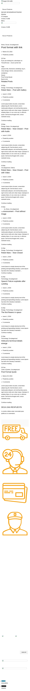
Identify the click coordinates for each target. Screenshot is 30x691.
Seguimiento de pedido (8, 626)
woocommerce (18, 71)
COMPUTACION (6, 588)
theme (11, 71)
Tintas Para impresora (8, 599)
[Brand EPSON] (10, 423)
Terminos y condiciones (8, 618)
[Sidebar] (2, 209)
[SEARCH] (26, 9)
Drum (3, 602)
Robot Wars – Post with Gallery (13, 90)
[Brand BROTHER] (17, 423)
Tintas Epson (5, 574)
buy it (23, 68)
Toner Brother (5, 553)
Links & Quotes (5, 369)
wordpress (4, 73)
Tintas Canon (5, 580)
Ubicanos (4, 623)
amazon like (4, 68)
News (7, 42)
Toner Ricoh (5, 564)
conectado (18, 411)
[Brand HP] (7, 423)
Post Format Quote (8, 372)
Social (7, 44)
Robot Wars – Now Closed (12, 253)
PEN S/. (3, 687)
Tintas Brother (6, 577)
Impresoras (5, 590)
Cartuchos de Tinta (7, 596)
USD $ (4, 682)
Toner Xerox (5, 558)
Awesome (12, 68)
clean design (5, 71)
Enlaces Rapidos (7, 547)
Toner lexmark (6, 561)
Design (3, 87)
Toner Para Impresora (8, 550)
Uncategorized (14, 44)
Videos (13, 167)
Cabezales (5, 605)
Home (2, 42)
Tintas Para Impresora (9, 569)
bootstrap (18, 68)
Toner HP (4, 556)
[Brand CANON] (13, 423)
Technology (9, 87)
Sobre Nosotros (7, 609)
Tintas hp (4, 572)
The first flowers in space (11, 312)
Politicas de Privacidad (8, 612)
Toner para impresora (8, 593)
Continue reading (6, 120)
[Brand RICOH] (3, 423)
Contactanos (5, 621)
